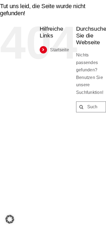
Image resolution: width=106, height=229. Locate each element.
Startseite (59, 49)
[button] (10, 219)
